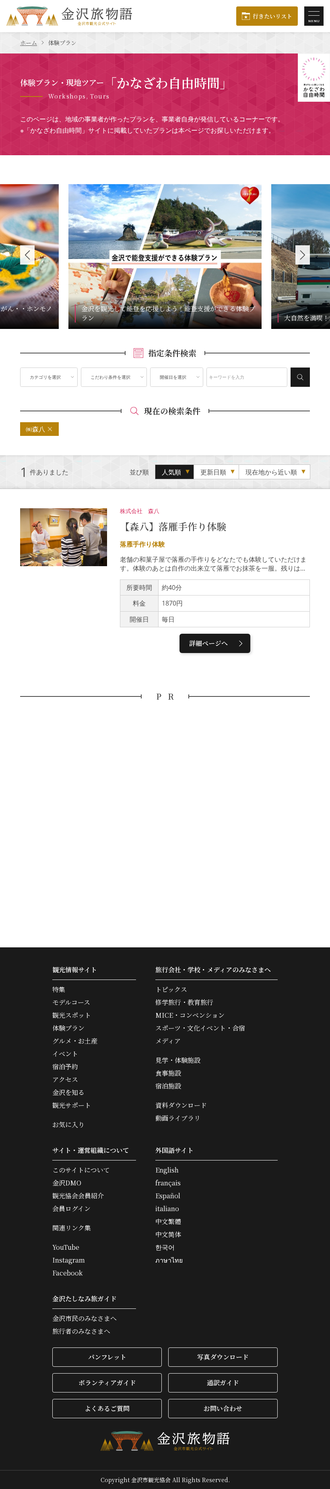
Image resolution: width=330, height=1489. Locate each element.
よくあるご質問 (107, 1408)
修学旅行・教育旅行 (184, 1002)
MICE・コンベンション (190, 1015)
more (76, 189)
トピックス (171, 989)
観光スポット (71, 1015)
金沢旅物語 (69, 16)
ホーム (28, 43)
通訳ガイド (223, 1382)
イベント (65, 1054)
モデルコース (71, 1002)
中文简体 (168, 1234)
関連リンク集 (71, 1228)
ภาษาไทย (169, 1260)
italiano (167, 1209)
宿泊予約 (65, 1067)
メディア (168, 1041)
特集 (58, 989)
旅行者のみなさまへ (81, 1331)
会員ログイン (71, 1209)
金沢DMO (66, 1183)
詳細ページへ (208, 643)
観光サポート (71, 1105)
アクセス (65, 1079)
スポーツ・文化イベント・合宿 (200, 1028)
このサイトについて (81, 1170)
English (167, 1170)
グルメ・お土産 (74, 1041)
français (168, 1183)
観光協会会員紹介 (78, 1196)
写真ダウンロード (223, 1357)
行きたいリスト (272, 16)
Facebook (67, 1273)
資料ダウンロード (181, 1105)
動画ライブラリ (177, 1118)
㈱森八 (35, 429)
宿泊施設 (168, 1086)
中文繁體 (168, 1221)
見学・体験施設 (177, 1060)
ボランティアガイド (107, 1382)
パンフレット (107, 1357)
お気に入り (68, 1124)
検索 (300, 377)
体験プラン (68, 1028)
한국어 (165, 1247)
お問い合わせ (223, 1408)
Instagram (68, 1260)
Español (167, 1196)
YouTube (65, 1247)
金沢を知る (68, 1092)
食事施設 (168, 1073)
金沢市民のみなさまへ (84, 1318)
